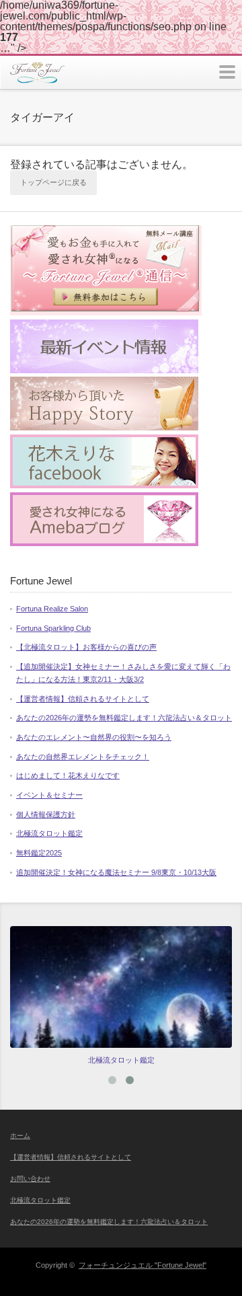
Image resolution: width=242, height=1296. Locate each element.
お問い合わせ (30, 1178)
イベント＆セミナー (49, 795)
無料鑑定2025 (39, 853)
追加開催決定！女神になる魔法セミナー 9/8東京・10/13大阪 (116, 872)
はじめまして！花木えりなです (68, 775)
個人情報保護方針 (45, 814)
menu (227, 72)
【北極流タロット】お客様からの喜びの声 (86, 647)
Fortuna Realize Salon (52, 609)
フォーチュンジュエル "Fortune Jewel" (142, 1265)
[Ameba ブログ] (104, 543)
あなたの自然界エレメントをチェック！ (82, 757)
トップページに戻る (53, 182)
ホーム (20, 1135)
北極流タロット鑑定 (49, 833)
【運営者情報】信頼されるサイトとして (82, 699)
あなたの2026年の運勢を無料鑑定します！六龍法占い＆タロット (124, 718)
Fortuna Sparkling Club (53, 628)
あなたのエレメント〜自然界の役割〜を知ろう (93, 737)
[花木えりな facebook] (104, 486)
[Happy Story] (104, 428)
